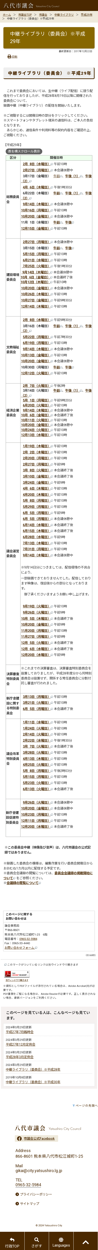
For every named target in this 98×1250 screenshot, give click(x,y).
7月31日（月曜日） (37, 549)
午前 (56, 176)
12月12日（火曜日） (36, 373)
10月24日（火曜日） (36, 430)
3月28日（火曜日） (37, 753)
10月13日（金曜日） (36, 355)
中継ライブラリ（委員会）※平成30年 (33, 1082)
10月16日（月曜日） (36, 210)
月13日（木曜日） (38, 759)
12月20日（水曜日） (36, 655)
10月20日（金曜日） (36, 217)
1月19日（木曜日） (37, 446)
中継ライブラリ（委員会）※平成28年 (33, 1070)
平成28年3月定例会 (20, 1057)
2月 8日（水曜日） (37, 164)
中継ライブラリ (64, 14)
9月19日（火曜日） (37, 606)
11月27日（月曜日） (36, 637)
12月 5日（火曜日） (36, 643)
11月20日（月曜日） (36, 631)
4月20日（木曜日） (37, 495)
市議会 (43, 14)
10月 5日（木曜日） (36, 619)
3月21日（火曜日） (37, 703)
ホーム (7, 14)
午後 (68, 222)
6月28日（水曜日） (37, 537)
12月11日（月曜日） (36, 821)
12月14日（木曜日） (36, 307)
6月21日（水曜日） (37, 260)
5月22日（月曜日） (37, 337)
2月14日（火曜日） (37, 734)
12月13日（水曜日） (36, 435)
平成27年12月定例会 (20, 1045)
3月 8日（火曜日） (37, 470)
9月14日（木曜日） (37, 204)
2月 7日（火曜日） (37, 386)
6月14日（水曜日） (37, 525)
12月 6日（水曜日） (36, 649)
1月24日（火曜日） (37, 728)
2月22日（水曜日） (37, 741)
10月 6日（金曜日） (35, 277)
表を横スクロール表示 (24, 151)
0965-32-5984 (28, 939)
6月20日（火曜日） (37, 405)
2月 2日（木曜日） (37, 452)
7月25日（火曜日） (36, 266)
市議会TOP (25, 14)
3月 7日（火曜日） (37, 746)
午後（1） (72, 176)
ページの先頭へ (87, 1105)
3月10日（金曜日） (37, 476)
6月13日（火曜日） (37, 789)
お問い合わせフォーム (20, 947)
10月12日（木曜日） (35, 282)
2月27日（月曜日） (37, 170)
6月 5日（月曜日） (37, 513)
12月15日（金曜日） (36, 229)
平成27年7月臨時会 (20, 1032)
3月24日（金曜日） (37, 483)
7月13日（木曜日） (37, 543)
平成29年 (86, 14)
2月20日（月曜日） (37, 458)
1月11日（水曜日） (37, 722)
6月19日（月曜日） (37, 343)
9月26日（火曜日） (37, 613)
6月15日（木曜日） (37, 531)
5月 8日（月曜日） (37, 771)
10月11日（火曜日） (36, 420)
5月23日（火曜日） (37, 783)
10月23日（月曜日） (36, 815)
